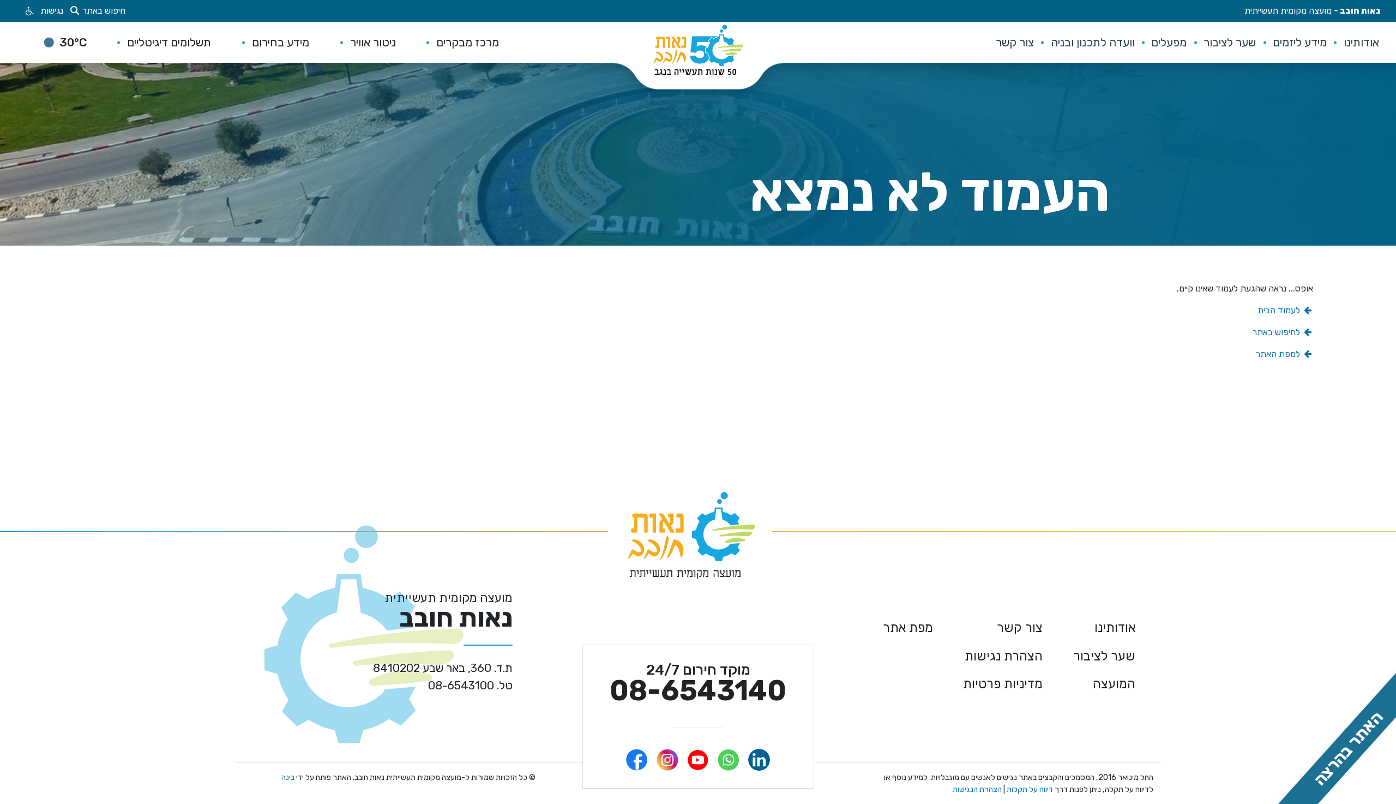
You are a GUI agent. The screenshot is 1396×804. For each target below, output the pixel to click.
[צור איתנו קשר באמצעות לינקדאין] (759, 760)
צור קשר (1020, 627)
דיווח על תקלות (1029, 789)
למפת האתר (1279, 354)
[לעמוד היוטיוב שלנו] (698, 760)
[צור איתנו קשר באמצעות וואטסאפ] (728, 760)
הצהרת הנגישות (977, 789)
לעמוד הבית (1279, 310)
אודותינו (1114, 627)
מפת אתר (908, 627)
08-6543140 (698, 684)
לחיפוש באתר (1277, 332)
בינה (287, 777)
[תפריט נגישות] (28, 11)
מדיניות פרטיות (1003, 684)
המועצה (1114, 684)
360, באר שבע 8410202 (443, 668)
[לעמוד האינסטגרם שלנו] (667, 760)
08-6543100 (470, 685)
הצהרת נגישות (1004, 656)
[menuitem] (1361, 42)
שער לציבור (1104, 656)
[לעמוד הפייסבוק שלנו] (637, 760)
